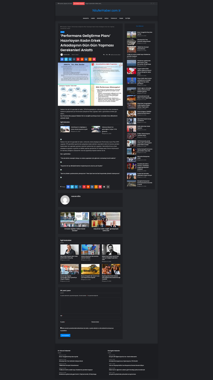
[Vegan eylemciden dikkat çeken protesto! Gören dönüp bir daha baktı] (131, 71)
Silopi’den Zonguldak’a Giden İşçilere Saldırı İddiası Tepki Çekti (144, 105)
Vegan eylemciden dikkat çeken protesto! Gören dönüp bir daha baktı (103, 3)
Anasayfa (86, 18)
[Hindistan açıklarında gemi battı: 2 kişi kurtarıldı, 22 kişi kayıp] (131, 63)
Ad (61, 315)
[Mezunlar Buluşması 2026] (131, 159)
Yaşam (121, 18)
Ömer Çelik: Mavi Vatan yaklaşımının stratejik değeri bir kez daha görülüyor (144, 81)
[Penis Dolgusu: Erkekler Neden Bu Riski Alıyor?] (131, 114)
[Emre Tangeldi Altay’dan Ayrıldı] (131, 34)
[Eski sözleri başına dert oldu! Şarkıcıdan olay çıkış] (69, 249)
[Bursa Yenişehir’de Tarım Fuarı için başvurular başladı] (90, 269)
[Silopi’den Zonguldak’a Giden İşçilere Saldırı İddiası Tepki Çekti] (131, 106)
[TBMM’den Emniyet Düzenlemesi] (131, 49)
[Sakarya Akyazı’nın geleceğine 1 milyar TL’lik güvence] (96, 129)
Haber (93, 18)
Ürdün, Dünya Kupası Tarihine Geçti (143, 134)
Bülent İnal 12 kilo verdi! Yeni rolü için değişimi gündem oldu (110, 257)
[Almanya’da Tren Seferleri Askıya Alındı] (131, 42)
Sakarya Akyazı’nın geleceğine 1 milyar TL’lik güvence (109, 129)
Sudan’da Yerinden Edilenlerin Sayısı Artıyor (144, 174)
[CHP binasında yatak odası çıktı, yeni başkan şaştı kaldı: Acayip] (131, 143)
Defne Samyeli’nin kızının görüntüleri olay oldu (144, 150)
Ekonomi (99, 18)
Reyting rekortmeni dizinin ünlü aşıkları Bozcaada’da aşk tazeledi (111, 277)
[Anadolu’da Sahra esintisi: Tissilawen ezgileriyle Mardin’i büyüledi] (131, 166)
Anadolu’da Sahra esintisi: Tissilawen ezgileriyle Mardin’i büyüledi (143, 166)
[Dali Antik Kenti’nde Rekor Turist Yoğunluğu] (131, 98)
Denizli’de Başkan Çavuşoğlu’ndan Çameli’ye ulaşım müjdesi (68, 277)
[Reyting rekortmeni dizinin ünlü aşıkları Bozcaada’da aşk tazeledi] (111, 269)
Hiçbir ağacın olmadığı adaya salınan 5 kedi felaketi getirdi (144, 89)
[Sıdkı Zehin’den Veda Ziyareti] (131, 128)
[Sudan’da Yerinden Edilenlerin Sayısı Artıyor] (131, 176)
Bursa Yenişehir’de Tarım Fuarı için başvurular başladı (90, 276)
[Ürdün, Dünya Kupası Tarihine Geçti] (131, 136)
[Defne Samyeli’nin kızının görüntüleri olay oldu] (131, 151)
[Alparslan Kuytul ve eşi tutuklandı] (131, 121)
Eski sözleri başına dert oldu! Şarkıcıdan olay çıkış (69, 257)
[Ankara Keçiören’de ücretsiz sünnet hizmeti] (90, 249)
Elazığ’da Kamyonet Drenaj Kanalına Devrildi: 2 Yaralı (144, 182)
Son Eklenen (140, 26)
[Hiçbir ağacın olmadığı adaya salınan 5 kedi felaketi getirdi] (131, 90)
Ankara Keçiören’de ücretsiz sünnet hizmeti (89, 257)
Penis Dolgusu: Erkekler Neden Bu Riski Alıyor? (144, 112)
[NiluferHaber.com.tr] (106, 10)
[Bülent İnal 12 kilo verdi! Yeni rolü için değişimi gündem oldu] (111, 249)
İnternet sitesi (95, 322)
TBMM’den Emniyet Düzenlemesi (143, 48)
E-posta (62, 322)
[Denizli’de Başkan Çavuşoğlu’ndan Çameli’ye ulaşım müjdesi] (69, 269)
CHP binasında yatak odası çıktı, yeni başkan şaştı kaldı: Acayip (144, 142)
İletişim (127, 18)
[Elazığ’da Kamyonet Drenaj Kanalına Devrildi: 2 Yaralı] (131, 183)
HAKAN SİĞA (66, 54)
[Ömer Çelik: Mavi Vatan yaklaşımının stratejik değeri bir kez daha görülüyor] (131, 81)
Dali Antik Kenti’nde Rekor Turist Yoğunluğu (144, 97)
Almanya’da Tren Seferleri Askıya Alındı (143, 40)
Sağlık (106, 18)
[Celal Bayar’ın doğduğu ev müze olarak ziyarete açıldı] (65, 129)
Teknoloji (114, 18)
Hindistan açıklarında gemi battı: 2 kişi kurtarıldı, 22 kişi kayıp (144, 62)
